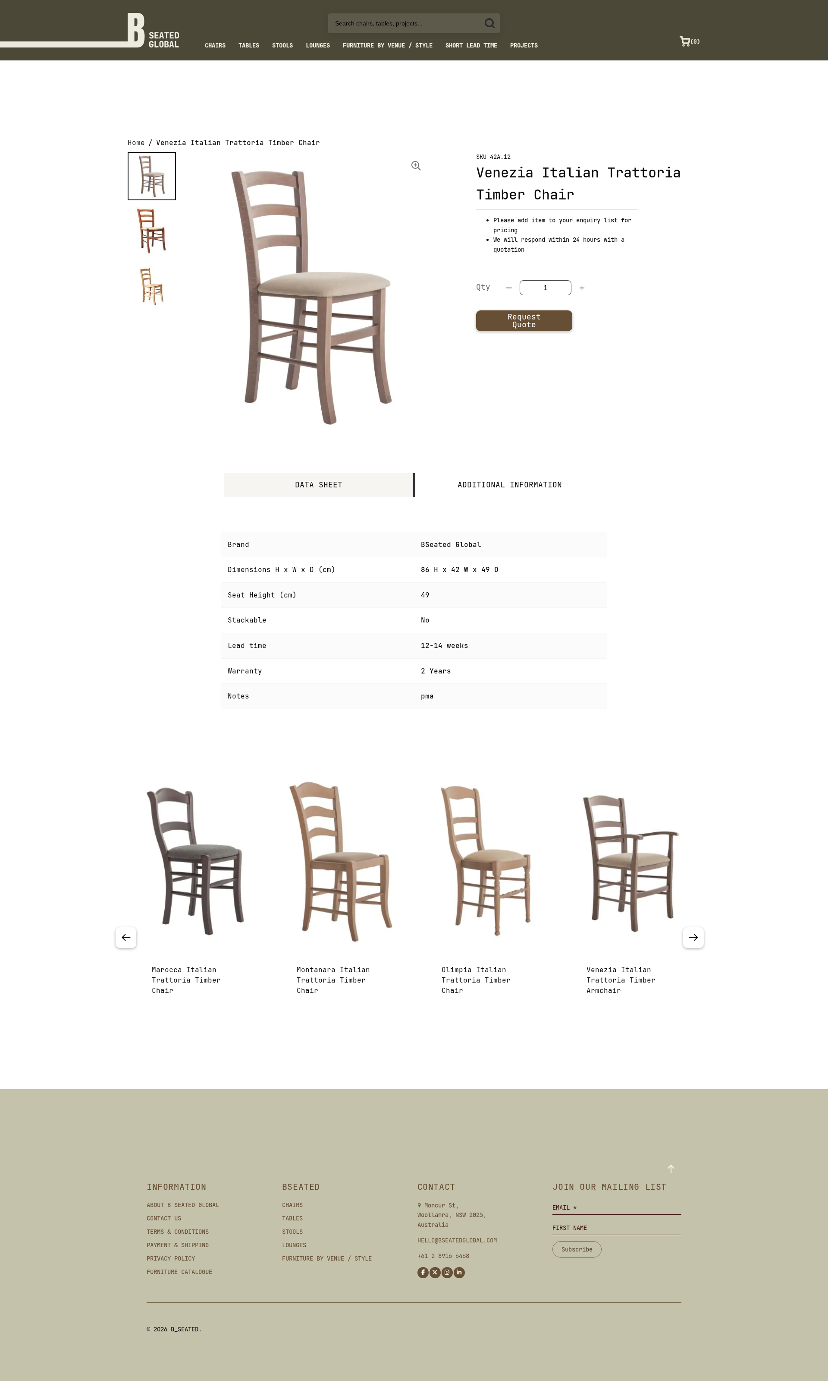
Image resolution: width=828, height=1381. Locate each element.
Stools (282, 45)
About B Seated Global (183, 1205)
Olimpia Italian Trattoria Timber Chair (476, 980)
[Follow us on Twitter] (435, 1272)
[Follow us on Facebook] (423, 1272)
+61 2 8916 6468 (443, 1256)
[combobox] (414, 23)
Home (136, 142)
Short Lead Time (471, 45)
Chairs (215, 45)
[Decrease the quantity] (509, 288)
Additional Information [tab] (510, 485)
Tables (248, 45)
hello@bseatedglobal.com (457, 1240)
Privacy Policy (171, 1258)
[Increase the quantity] (581, 288)
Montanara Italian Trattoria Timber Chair (333, 980)
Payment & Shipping (178, 1245)
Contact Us (164, 1218)
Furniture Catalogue (179, 1272)
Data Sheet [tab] (318, 485)
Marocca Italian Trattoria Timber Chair (186, 980)
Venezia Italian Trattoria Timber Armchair (621, 980)
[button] (152, 176)
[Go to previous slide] (126, 937)
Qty (483, 287)
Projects (524, 45)
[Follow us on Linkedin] (459, 1272)
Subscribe (577, 1249)
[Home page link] (153, 30)
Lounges (318, 45)
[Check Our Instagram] (447, 1272)
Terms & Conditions (178, 1232)
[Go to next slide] (693, 937)
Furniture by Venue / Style (388, 45)
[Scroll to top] (671, 1169)
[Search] (490, 23)
